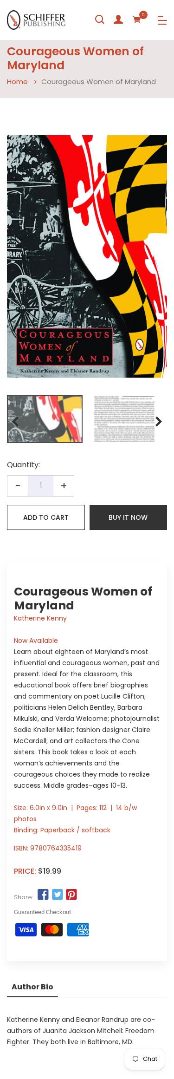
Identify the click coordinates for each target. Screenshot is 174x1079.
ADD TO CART (46, 517)
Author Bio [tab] (32, 986)
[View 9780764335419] (45, 419)
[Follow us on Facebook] (43, 895)
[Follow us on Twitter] (57, 895)
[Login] (118, 19)
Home (17, 81)
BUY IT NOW (128, 517)
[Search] (99, 19)
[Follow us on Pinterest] (71, 895)
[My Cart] (137, 19)
